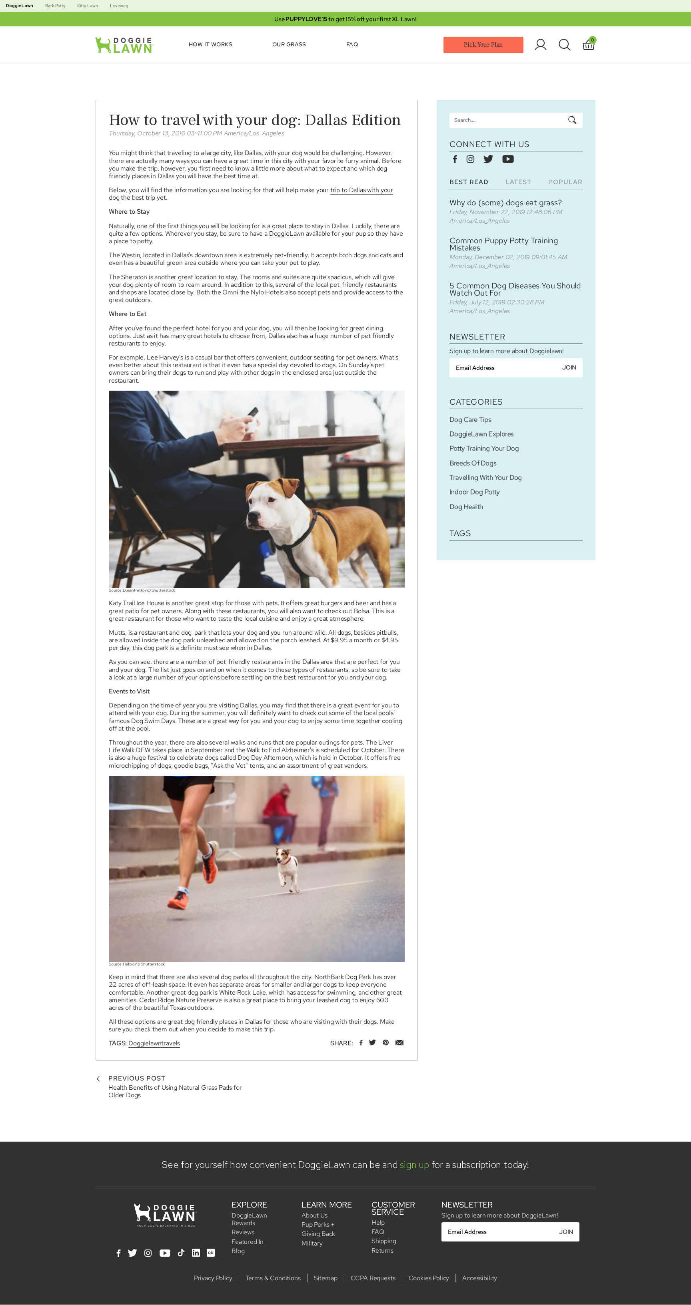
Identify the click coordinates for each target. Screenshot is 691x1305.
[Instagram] (148, 1253)
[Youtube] (165, 1253)
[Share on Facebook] (361, 1043)
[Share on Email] (400, 1043)
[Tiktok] (181, 1253)
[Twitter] (133, 1253)
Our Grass (289, 44)
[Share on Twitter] (372, 1043)
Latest (518, 182)
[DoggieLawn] (126, 45)
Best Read (469, 182)
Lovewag (119, 5)
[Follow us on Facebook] (455, 160)
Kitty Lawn (87, 5)
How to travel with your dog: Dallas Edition (255, 120)
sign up (414, 1164)
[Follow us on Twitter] (488, 160)
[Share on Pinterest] (385, 1043)
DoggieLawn (19, 5)
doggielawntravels (154, 1043)
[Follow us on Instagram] (470, 160)
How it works (210, 44)
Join (569, 367)
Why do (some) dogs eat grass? (505, 202)
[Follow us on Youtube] (508, 160)
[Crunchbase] (211, 1253)
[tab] (469, 182)
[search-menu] (572, 120)
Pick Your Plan (483, 45)
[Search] (565, 45)
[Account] (541, 45)
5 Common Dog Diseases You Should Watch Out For (515, 289)
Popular (565, 182)
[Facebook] (118, 1253)
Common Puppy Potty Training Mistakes (503, 244)
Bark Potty (55, 5)
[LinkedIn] (196, 1253)
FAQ (352, 44)
